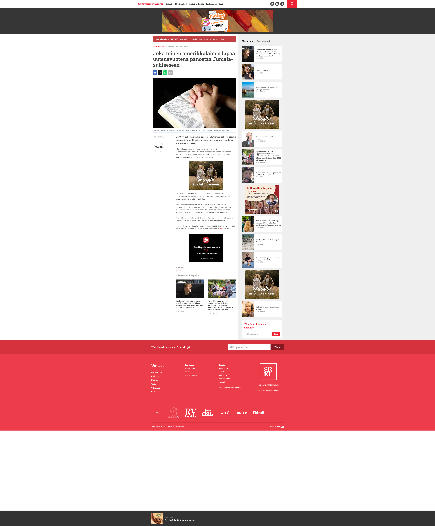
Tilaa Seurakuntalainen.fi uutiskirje (257, 325)
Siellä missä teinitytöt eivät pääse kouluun (268, 308)
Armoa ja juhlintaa (262, 71)
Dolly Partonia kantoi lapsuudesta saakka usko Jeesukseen (268, 174)
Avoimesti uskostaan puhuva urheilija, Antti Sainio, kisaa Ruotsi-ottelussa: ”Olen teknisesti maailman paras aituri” (190, 304)
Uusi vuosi (158, 46)
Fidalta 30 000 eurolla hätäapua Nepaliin (267, 241)
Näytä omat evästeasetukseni (230, 388)
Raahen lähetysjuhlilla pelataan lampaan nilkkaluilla (267, 259)
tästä (222, 229)
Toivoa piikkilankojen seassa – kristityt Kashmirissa (267, 89)
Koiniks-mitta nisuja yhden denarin (266, 138)
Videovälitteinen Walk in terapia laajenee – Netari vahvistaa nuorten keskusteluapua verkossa (268, 223)
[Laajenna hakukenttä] (292, 4)
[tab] (248, 41)
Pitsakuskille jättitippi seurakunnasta (181, 520)
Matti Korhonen (158, 138)
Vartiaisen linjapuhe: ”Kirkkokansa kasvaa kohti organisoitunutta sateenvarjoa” (190, 39)
